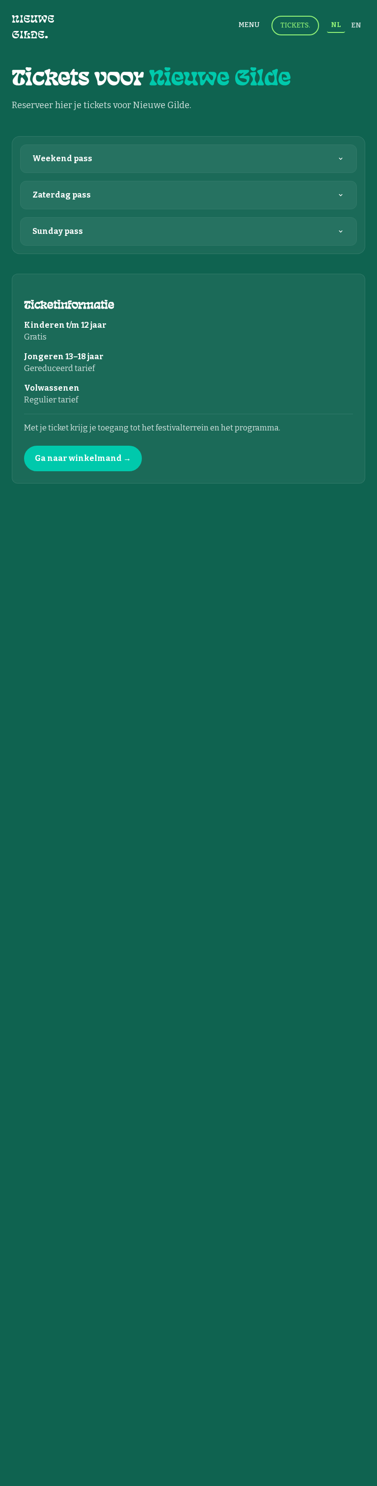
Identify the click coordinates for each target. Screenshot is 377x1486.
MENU (249, 25)
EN (356, 25)
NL (336, 25)
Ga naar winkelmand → (83, 458)
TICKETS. (295, 25)
